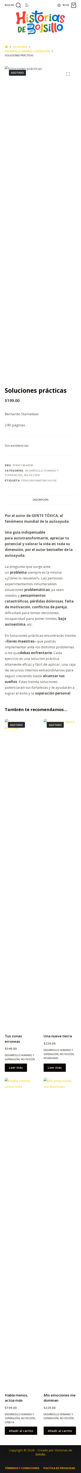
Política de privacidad (59, 1468)
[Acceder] (59, 5)
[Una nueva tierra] (60, 873)
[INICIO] (6, 46)
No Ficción (32, 475)
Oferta (9, 1422)
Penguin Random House (39, 480)
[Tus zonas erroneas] (21, 873)
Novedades (51, 1058)
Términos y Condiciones (22, 1468)
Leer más (16, 1067)
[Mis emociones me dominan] (60, 1232)
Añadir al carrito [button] (21, 1431)
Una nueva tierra (58, 1036)
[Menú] (27, 5)
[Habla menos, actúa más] (21, 1232)
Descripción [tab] (40, 499)
